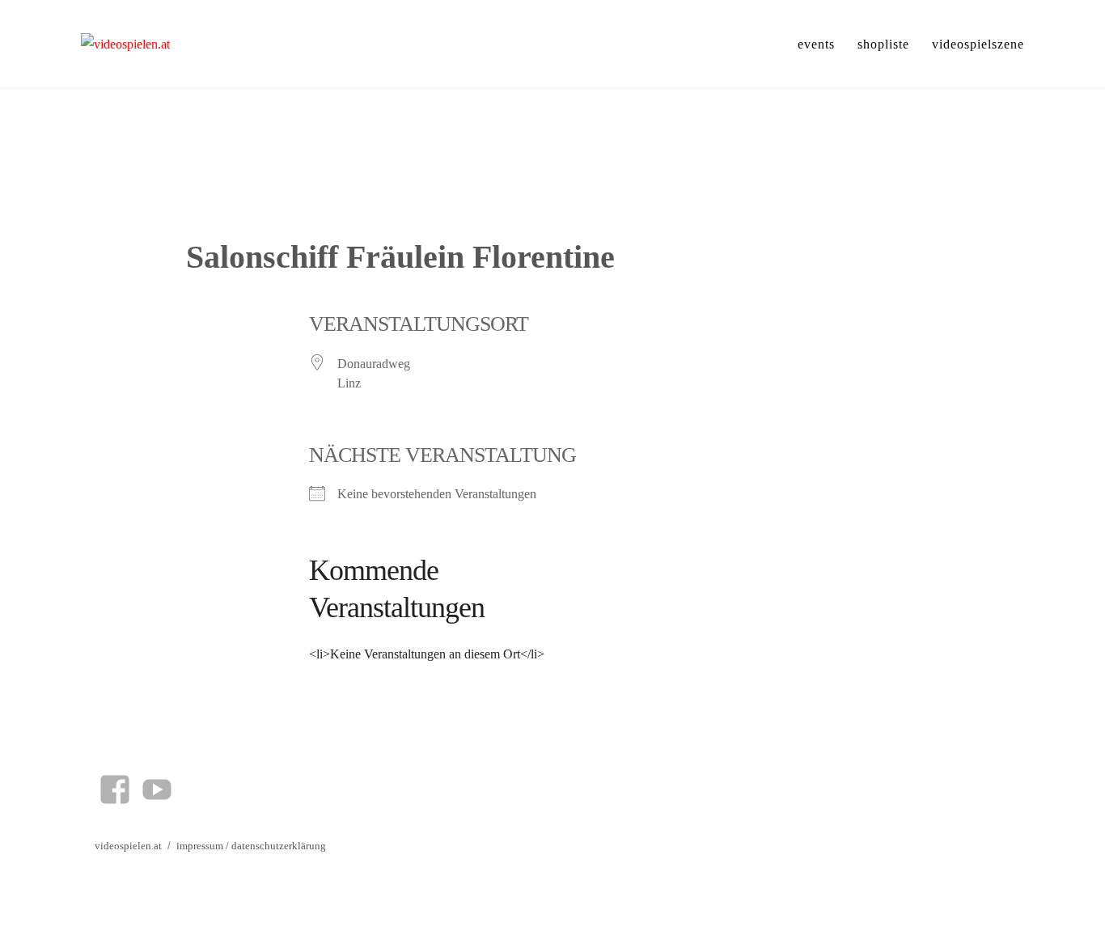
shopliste (883, 44)
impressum (199, 846)
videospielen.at (128, 846)
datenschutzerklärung (278, 846)
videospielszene (978, 44)
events (816, 44)
